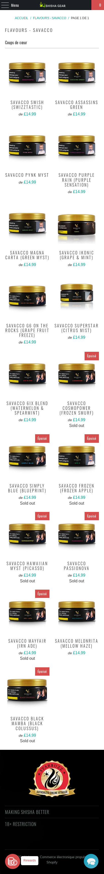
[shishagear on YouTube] (38, 842)
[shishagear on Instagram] (56, 842)
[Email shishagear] (83, 842)
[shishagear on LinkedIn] (74, 842)
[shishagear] (52, 5)
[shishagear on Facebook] (29, 842)
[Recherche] (85, 5)
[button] (91, 861)
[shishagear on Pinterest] (47, 842)
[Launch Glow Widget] (12, 861)
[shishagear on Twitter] (20, 842)
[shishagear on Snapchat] (65, 842)
